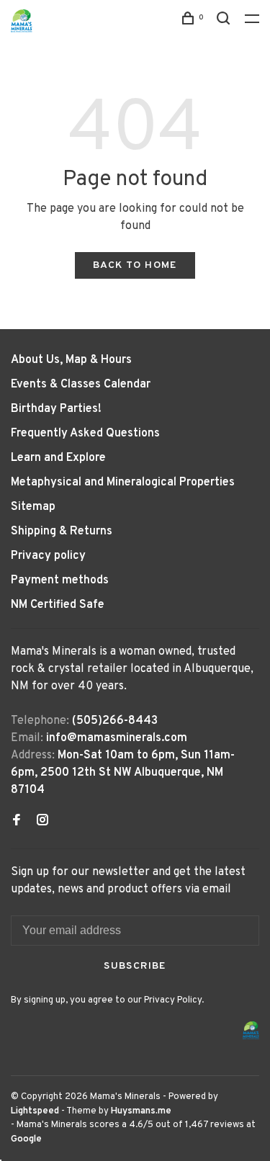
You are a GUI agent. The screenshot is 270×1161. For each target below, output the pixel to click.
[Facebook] (16, 822)
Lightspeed (35, 1111)
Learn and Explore (58, 458)
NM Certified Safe (57, 605)
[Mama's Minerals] (251, 1030)
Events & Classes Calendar (80, 384)
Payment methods (60, 580)
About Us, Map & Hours (71, 360)
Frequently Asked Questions (85, 433)
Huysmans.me (141, 1111)
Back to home (135, 265)
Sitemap (33, 507)
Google (26, 1139)
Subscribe (135, 966)
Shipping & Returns (61, 531)
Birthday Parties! (56, 409)
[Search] (225, 21)
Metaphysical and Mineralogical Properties (123, 482)
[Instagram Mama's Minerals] (42, 822)
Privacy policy (48, 556)
